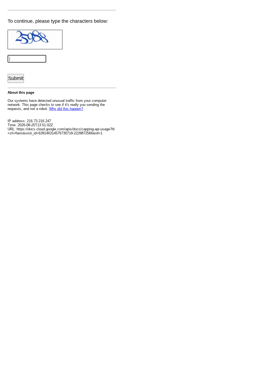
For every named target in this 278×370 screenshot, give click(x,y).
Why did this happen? (66, 109)
